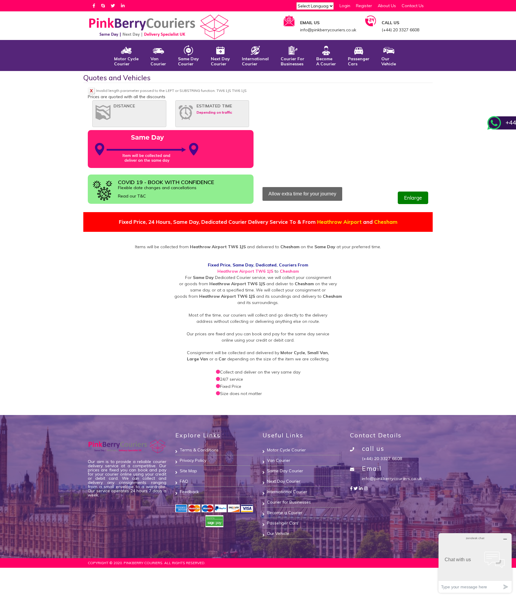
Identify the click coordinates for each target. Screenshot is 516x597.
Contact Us (413, 5)
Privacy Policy (193, 460)
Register (364, 5)
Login (345, 5)
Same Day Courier (285, 470)
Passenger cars (358, 61)
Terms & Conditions (199, 450)
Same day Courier (188, 61)
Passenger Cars (282, 523)
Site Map (188, 470)
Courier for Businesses (292, 61)
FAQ (184, 481)
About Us (387, 5)
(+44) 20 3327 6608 (382, 458)
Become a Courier (284, 512)
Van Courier (158, 61)
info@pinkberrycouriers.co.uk (392, 478)
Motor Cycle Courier (126, 61)
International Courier (255, 61)
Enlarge (413, 198)
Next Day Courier (220, 61)
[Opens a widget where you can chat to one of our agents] (475, 563)
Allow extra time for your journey (302, 193)
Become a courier (326, 61)
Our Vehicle (388, 61)
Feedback (189, 491)
